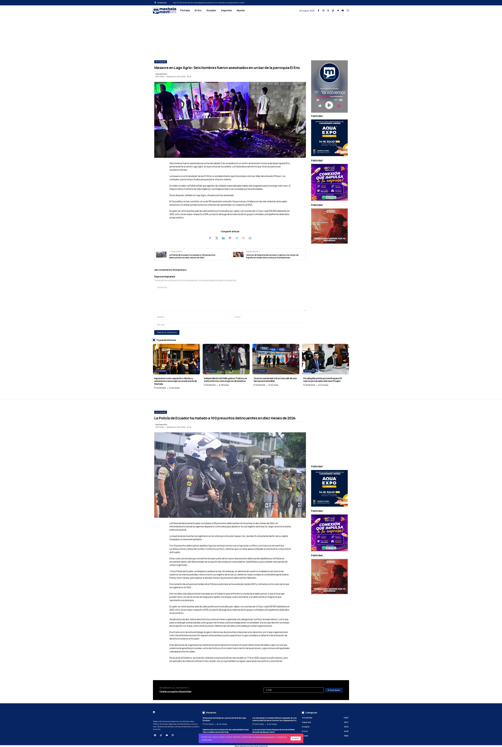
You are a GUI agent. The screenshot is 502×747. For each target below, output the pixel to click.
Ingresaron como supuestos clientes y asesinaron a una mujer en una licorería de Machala (175, 381)
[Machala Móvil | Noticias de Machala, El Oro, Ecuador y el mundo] (164, 10)
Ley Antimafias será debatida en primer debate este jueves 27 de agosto (201, 3)
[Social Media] (318, 10)
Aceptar (295, 738)
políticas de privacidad (265, 737)
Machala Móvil (161, 74)
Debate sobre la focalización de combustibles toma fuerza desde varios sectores (226, 730)
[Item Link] (176, 359)
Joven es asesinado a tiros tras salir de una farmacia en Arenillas (275, 379)
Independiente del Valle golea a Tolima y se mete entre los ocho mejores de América (225, 379)
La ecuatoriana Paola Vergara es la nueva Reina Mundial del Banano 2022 (273, 730)
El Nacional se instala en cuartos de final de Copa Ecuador (224, 719)
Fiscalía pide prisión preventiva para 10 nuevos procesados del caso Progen (322, 379)
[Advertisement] (251, 35)
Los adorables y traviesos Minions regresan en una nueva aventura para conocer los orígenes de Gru (274, 719)
